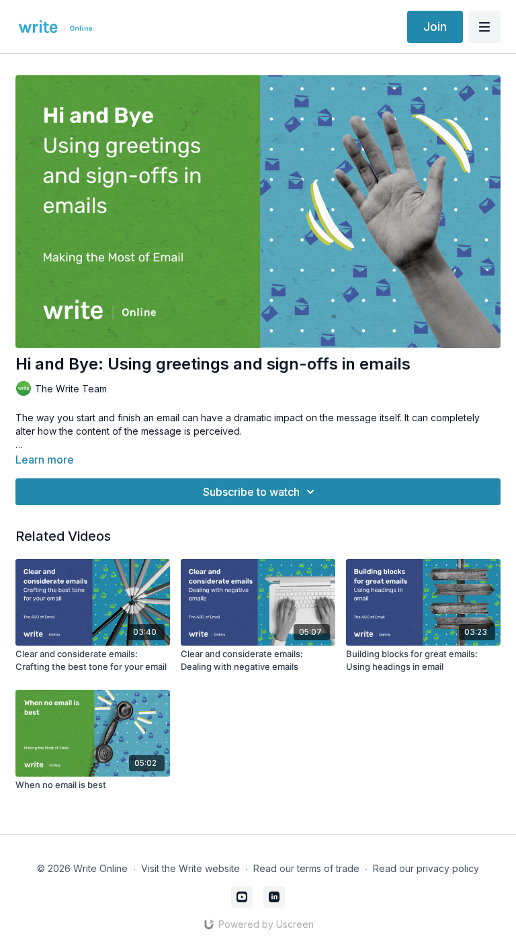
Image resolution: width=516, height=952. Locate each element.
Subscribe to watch (251, 492)
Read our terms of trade (306, 868)
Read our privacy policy (426, 868)
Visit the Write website (190, 868)
